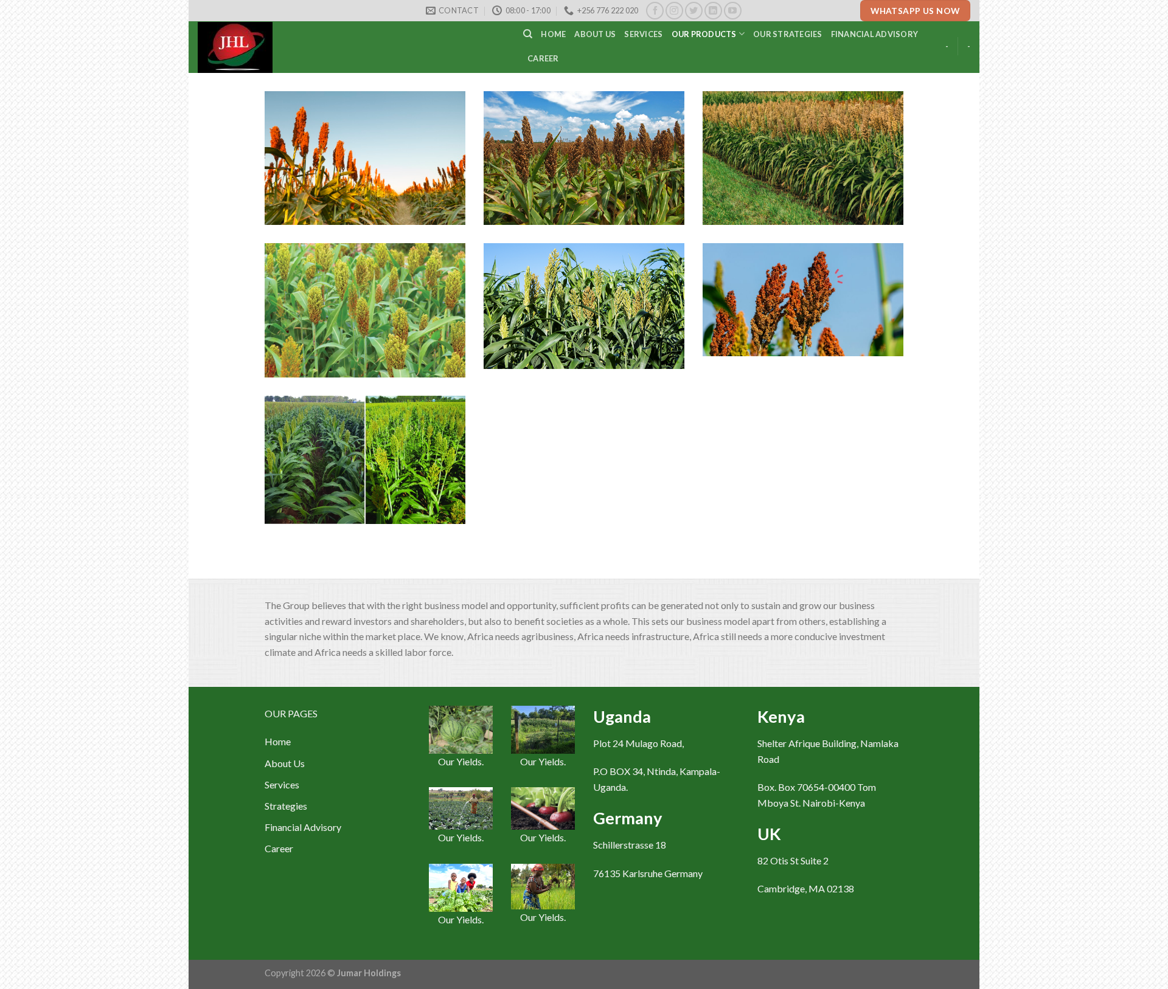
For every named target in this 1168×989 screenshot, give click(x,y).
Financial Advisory (875, 34)
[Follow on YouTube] (733, 10)
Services (643, 34)
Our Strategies (787, 34)
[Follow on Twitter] (694, 10)
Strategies (286, 806)
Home (553, 34)
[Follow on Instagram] (674, 10)
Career (543, 58)
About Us (285, 763)
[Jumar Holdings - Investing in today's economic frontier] (351, 47)
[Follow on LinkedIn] (713, 10)
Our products (704, 34)
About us (595, 34)
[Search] (527, 34)
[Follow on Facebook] (655, 10)
